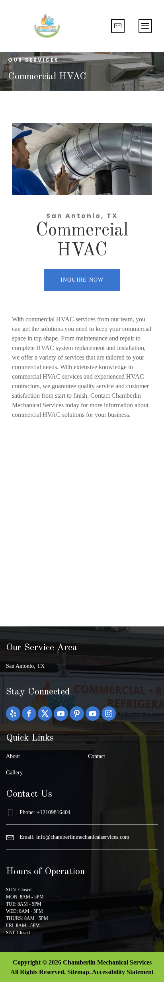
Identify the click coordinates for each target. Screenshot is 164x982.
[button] (145, 26)
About (13, 756)
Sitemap (78, 971)
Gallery (14, 773)
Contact (96, 756)
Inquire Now (82, 280)
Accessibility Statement (123, 971)
